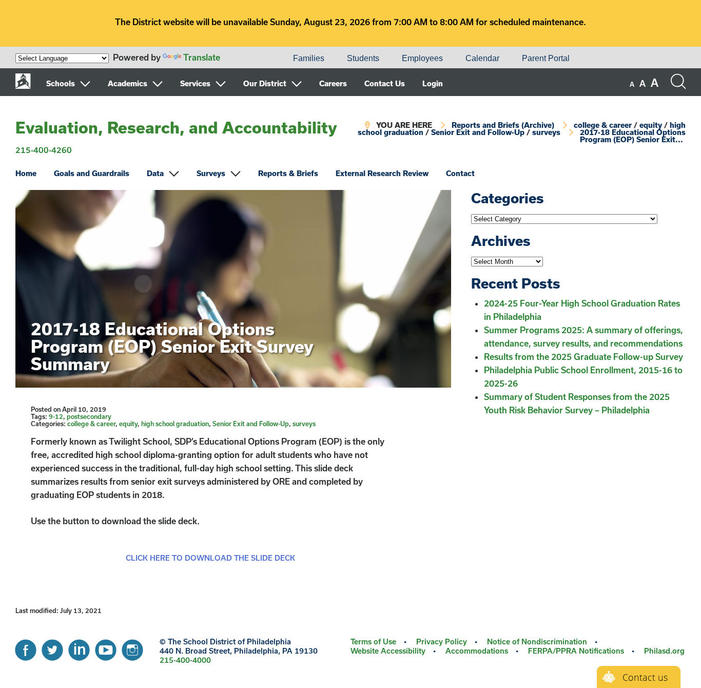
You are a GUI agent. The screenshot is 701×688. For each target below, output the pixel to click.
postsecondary (89, 416)
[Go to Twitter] (52, 647)
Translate (201, 57)
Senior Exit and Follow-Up (477, 132)
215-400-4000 (185, 660)
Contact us (645, 677)
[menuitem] (247, 58)
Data (155, 173)
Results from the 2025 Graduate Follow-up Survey (583, 356)
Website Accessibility (387, 650)
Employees (422, 58)
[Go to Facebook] (25, 647)
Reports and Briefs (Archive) (503, 125)
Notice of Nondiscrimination (537, 641)
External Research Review (382, 173)
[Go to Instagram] (132, 647)
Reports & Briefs (288, 173)
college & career (603, 125)
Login (432, 83)
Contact (460, 173)
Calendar (482, 58)
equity (650, 125)
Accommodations (476, 650)
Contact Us (384, 83)
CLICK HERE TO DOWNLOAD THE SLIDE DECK (210, 557)
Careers (333, 83)
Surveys (211, 173)
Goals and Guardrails (91, 173)
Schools (60, 83)
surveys (546, 132)
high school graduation (175, 423)
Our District (264, 83)
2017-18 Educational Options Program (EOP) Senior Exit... (633, 136)
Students (363, 58)
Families (308, 58)
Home (25, 173)
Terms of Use (373, 641)
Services (195, 83)
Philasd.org (664, 650)
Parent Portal (546, 58)
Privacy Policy (441, 641)
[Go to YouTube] (105, 647)
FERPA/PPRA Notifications (576, 650)
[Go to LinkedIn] (79, 647)
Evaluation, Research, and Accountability (176, 127)
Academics (127, 83)
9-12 (56, 416)
